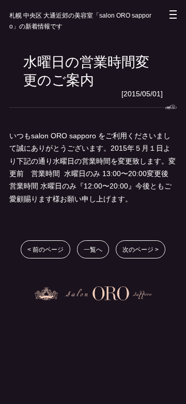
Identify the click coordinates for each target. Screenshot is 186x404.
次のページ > (140, 249)
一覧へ (93, 249)
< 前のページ (45, 249)
